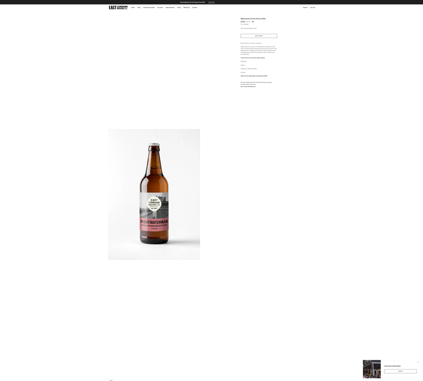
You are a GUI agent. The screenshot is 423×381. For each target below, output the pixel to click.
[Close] (418, 362)
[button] (305, 7)
